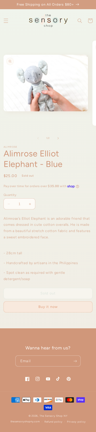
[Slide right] (58, 138)
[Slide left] (38, 138)
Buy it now (48, 307)
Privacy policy (76, 421)
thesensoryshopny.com (25, 421)
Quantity (10, 195)
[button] (6, 20)
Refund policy (53, 421)
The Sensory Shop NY (53, 415)
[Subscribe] (75, 360)
